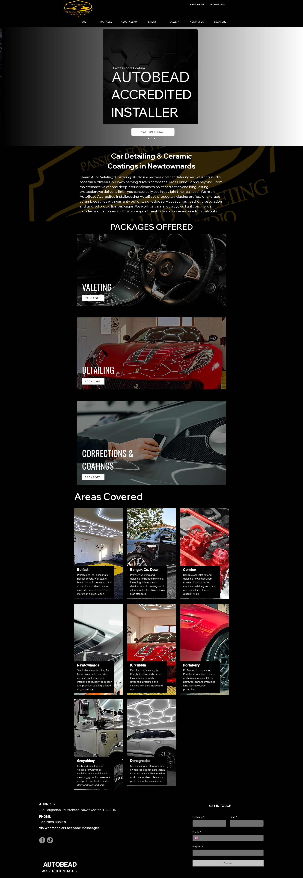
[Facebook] (42, 840)
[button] (106, 22)
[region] (98, 553)
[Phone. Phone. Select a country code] (198, 838)
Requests (198, 846)
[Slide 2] (151, 138)
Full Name (198, 817)
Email (233, 817)
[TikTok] (50, 840)
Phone (197, 831)
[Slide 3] (154, 138)
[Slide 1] (148, 138)
